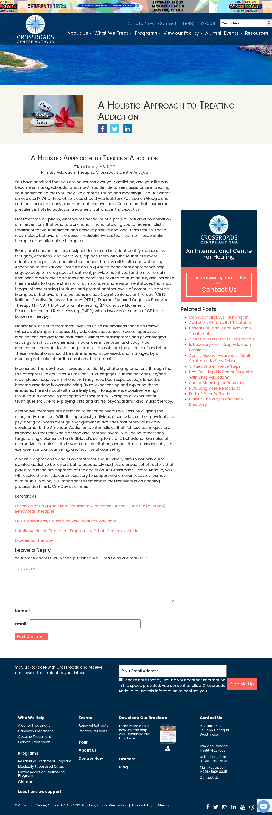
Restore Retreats (93, 731)
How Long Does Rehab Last (214, 388)
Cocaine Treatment (34, 736)
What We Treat (112, 33)
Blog (123, 767)
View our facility (182, 33)
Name (22, 610)
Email (22, 623)
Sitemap (164, 805)
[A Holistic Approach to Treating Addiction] (53, 114)
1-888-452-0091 (213, 750)
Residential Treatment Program (44, 761)
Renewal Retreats (93, 725)
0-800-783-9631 (213, 761)
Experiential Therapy (34, 540)
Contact (167, 23)
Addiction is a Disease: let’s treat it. (222, 339)
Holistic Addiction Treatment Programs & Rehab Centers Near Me (76, 530)
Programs (147, 33)
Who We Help (31, 717)
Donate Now (140, 23)
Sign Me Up (242, 684)
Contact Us (219, 289)
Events (232, 33)
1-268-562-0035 (213, 771)
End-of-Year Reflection (211, 393)
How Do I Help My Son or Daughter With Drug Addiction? (221, 374)
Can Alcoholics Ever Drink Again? (220, 317)
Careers (127, 759)
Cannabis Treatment (35, 731)
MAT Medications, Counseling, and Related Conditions (66, 521)
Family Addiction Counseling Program (41, 774)
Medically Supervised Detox (41, 766)
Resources (257, 33)
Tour (83, 742)
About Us (78, 33)
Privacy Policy (142, 805)
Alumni (213, 33)
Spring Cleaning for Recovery (216, 382)
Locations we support (39, 791)
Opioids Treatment (34, 742)
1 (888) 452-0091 (198, 23)
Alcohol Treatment (34, 725)
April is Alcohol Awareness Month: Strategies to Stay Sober (220, 358)
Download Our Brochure (143, 717)
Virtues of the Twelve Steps (215, 366)
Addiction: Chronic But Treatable (220, 322)
